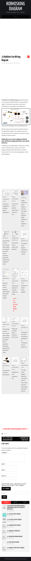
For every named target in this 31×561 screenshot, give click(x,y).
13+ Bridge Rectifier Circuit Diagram (15, 547)
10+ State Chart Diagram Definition (8, 439)
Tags (24, 502)
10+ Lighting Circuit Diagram (14, 525)
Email (4, 470)
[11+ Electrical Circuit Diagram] (4, 521)
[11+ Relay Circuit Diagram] (4, 543)
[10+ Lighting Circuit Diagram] (4, 526)
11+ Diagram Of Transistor (13, 531)
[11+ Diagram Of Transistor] (4, 532)
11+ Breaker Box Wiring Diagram (14, 536)
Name (4, 464)
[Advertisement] (15, 37)
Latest (15, 502)
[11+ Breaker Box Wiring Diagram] (4, 537)
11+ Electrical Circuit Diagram (14, 519)
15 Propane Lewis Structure (24, 439)
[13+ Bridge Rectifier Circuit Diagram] (4, 549)
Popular (6, 502)
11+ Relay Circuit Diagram (13, 542)
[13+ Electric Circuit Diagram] (4, 515)
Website (4, 476)
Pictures (5, 433)
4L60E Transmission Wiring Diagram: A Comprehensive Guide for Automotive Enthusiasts (16, 507)
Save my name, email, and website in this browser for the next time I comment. (14, 484)
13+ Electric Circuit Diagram (13, 514)
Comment (5, 452)
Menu (15, 16)
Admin (18, 63)
